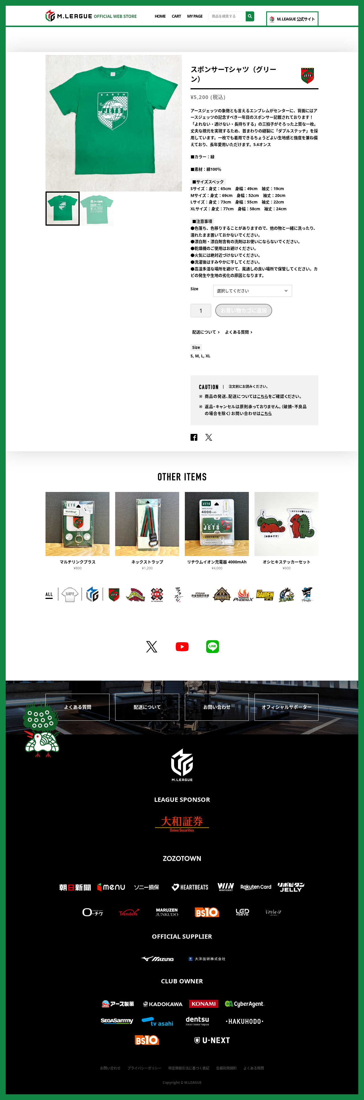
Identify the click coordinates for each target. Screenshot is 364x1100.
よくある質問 (77, 707)
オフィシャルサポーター (287, 707)
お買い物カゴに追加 (244, 310)
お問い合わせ (217, 707)
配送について (147, 707)
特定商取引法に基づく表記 (188, 1068)
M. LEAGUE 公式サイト (296, 19)
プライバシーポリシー (144, 1068)
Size (194, 288)
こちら (262, 396)
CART (176, 16)
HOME (160, 16)
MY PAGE (194, 16)
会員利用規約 (226, 1068)
